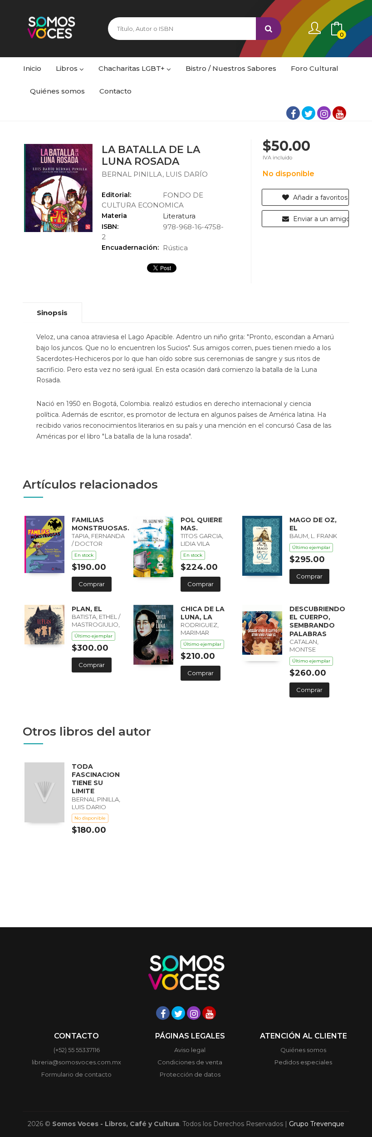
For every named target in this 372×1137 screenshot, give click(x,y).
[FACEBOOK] (293, 113)
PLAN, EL (87, 609)
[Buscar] (268, 28)
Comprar (91, 584)
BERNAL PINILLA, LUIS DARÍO (155, 174)
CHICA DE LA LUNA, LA (203, 613)
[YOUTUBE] (339, 113)
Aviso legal (190, 1049)
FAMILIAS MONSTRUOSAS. (100, 524)
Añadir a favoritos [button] (319, 197)
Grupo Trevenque (316, 1124)
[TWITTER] (308, 113)
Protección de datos (190, 1074)
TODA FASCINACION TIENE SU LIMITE (96, 779)
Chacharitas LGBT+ (132, 68)
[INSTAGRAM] (324, 113)
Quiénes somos (303, 1049)
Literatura (179, 216)
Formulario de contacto (76, 1074)
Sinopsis (52, 312)
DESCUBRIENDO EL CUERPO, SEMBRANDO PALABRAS (317, 621)
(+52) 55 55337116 (77, 1049)
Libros (67, 68)
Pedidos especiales (303, 1062)
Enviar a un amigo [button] (320, 219)
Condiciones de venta (189, 1062)
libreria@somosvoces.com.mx (76, 1062)
